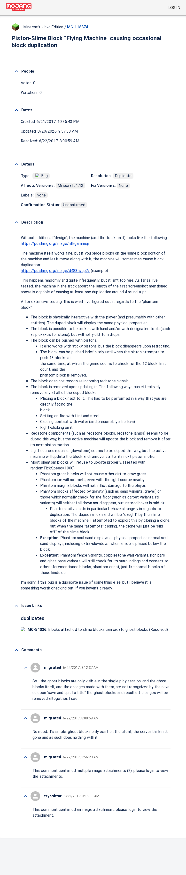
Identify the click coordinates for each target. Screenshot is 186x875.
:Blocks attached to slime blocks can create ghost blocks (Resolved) (98, 629)
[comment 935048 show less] (26, 718)
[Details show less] (16, 164)
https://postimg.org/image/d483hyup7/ (55, 270)
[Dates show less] (16, 110)
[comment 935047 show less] (26, 757)
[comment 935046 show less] (26, 796)
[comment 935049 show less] (26, 667)
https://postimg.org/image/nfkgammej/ (55, 243)
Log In (174, 7)
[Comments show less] (16, 650)
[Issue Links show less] (16, 606)
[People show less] (16, 71)
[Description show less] (16, 222)
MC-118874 (77, 27)
